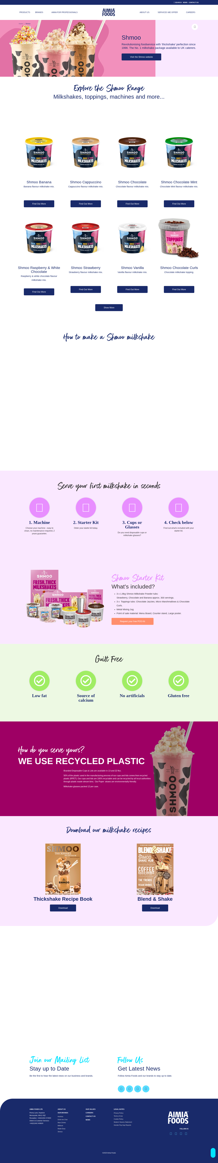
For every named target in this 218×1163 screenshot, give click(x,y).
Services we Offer (168, 12)
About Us (144, 12)
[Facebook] (121, 1088)
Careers (190, 12)
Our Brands (63, 1113)
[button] (213, 1153)
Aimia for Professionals (64, 12)
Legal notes (119, 1109)
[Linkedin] (137, 1088)
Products (24, 12)
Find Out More (39, 204)
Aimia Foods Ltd (36, 1109)
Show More (109, 307)
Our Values (91, 1109)
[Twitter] (129, 1088)
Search (178, 2)
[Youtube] (145, 1088)
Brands (39, 12)
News (185, 2)
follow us (184, 1129)
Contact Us (194, 2)
